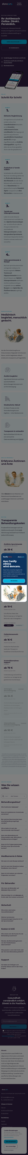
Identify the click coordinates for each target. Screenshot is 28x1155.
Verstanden (14, 580)
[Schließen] (25, 555)
